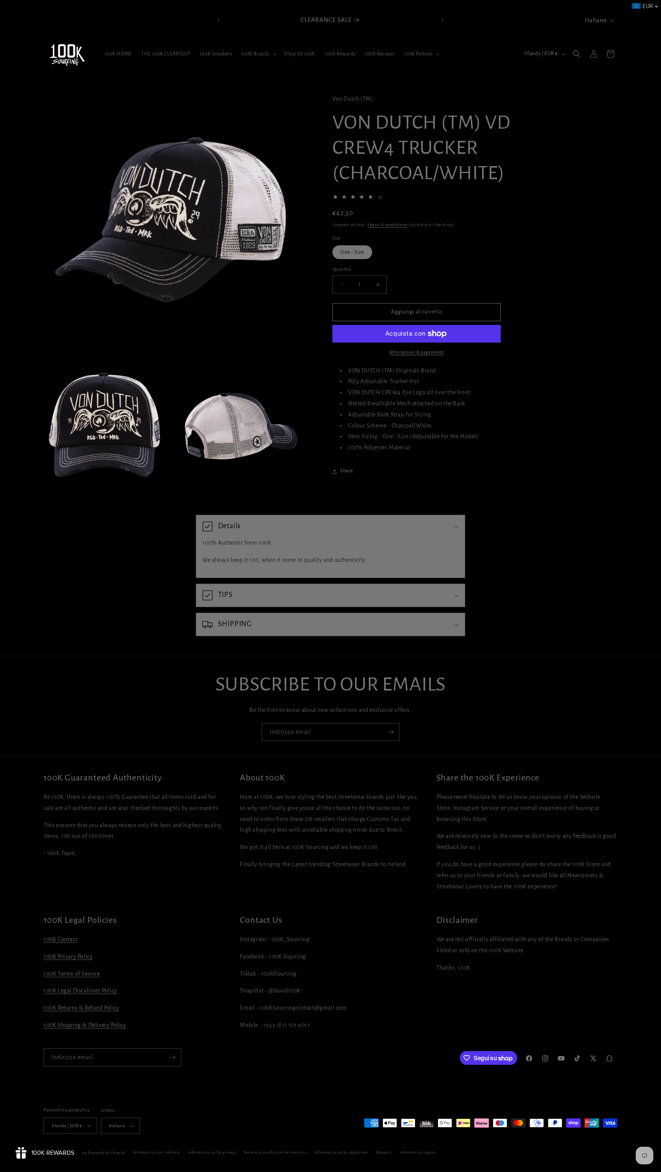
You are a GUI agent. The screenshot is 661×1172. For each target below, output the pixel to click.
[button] (258, 54)
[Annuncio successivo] (442, 20)
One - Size (352, 252)
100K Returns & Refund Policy (81, 1008)
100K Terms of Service (72, 974)
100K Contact (60, 939)
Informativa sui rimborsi (157, 1152)
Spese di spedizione (387, 225)
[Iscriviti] (390, 732)
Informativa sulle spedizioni (341, 1152)
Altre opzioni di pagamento (416, 352)
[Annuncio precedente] (218, 20)
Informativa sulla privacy (212, 1152)
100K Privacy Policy (68, 956)
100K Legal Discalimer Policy (80, 991)
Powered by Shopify (106, 1153)
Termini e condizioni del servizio (275, 1152)
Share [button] (346, 471)
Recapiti (384, 1152)
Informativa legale (417, 1152)
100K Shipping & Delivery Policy (85, 1025)
